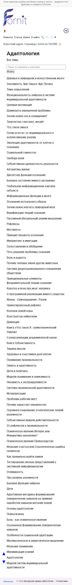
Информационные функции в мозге (29, 195)
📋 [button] (59, 44)
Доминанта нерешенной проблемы (29, 110)
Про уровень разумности (22, 477)
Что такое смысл (17, 127)
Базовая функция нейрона (23, 483)
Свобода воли (15, 158)
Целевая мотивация (19, 104)
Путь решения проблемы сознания (28, 251)
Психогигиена (15, 514)
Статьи (18, 37)
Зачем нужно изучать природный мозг (31, 207)
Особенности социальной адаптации (30, 535)
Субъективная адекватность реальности (32, 163)
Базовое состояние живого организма (31, 180)
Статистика (62, 581)
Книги (26, 37)
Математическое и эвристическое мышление (35, 540)
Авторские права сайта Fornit (38, 581)
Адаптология (15, 557)
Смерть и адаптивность (22, 365)
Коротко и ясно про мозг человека (28, 288)
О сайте (35, 37)
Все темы (12, 59)
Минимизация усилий (20, 551)
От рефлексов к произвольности (27, 425)
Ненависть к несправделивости (26, 382)
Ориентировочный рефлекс (24, 305)
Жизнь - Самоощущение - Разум (27, 299)
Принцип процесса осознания (25, 235)
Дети (10, 488)
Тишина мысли (16, 348)
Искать (10, 71)
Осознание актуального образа (26, 201)
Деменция (13, 322)
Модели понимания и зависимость (28, 376)
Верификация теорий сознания (26, 212)
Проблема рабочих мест (22, 398)
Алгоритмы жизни (18, 169)
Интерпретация (16, 393)
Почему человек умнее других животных (32, 263)
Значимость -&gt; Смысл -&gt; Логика (30, 83)
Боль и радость (16, 257)
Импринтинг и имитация (22, 240)
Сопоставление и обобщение (25, 246)
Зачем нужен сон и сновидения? (27, 116)
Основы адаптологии (20, 508)
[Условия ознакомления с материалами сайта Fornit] (66, 31)
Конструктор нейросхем (22, 316)
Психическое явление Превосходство (30, 441)
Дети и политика (17, 371)
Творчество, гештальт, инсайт (25, 121)
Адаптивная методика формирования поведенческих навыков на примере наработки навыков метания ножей (31, 498)
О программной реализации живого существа (35, 294)
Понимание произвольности (24, 359)
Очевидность (15, 471)
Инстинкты (14, 229)
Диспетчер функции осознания (26, 175)
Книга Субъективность (21, 343)
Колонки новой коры (20, 310)
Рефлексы (13, 223)
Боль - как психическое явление (27, 519)
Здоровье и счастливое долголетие (29, 354)
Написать (8, 581)
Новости (8, 37)
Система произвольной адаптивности (30, 387)
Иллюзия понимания (20, 546)
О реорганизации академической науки (32, 337)
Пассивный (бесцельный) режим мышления (34, 218)
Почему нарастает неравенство (26, 404)
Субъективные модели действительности (33, 420)
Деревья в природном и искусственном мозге (35, 78)
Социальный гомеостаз (21, 152)
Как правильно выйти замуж (25, 456)
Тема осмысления (18, 89)
